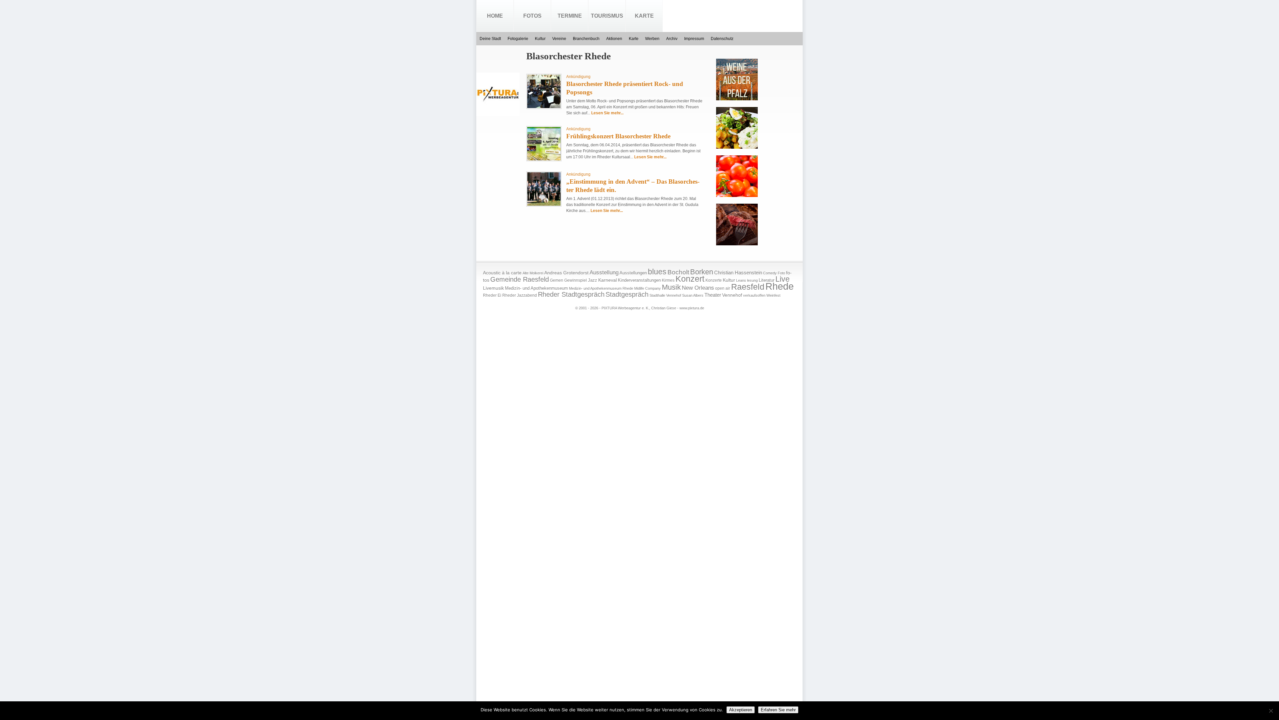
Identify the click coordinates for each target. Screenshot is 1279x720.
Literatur (766, 280)
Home (495, 16)
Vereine (559, 38)
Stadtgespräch (627, 294)
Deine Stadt (490, 38)
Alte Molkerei (533, 273)
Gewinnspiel (575, 280)
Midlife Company (647, 288)
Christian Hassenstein (738, 272)
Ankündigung (578, 76)
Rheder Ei (492, 295)
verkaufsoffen (754, 295)
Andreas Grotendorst (566, 272)
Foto (781, 273)
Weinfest (773, 295)
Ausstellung (604, 272)
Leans (741, 280)
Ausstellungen (633, 273)
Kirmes (668, 280)
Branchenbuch (586, 38)
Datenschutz (722, 38)
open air (722, 288)
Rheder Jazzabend (519, 295)
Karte (644, 16)
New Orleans (698, 288)
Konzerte (713, 280)
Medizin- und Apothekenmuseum (536, 288)
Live (782, 279)
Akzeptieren (740, 709)
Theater (712, 295)
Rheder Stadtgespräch (571, 294)
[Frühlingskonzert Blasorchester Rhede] (544, 159)
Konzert (689, 278)
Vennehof (732, 295)
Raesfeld (747, 286)
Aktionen (614, 38)
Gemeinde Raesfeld (519, 279)
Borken (701, 272)
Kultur (540, 38)
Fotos (532, 16)
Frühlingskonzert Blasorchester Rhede (618, 136)
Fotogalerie (518, 38)
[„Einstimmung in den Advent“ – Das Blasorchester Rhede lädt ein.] (544, 204)
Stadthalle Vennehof (665, 295)
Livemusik (493, 288)
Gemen (556, 280)
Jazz (592, 280)
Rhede (779, 286)
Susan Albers (692, 295)
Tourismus (607, 16)
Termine (570, 16)
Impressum (694, 38)
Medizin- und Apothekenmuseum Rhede (601, 288)
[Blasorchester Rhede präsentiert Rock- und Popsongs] (544, 107)
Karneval (607, 280)
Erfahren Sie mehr (778, 709)
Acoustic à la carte (502, 272)
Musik (671, 287)
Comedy (770, 273)
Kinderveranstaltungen (639, 280)
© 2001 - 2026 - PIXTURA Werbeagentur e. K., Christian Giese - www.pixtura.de (639, 308)
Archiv (671, 38)
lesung (752, 280)
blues (657, 271)
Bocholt (678, 272)
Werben (652, 38)
